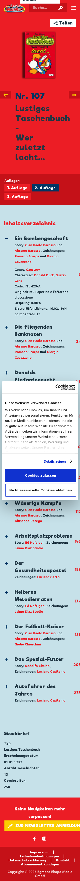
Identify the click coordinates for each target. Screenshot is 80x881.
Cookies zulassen (40, 475)
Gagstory (33, 269)
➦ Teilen (63, 23)
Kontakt (63, 860)
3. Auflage (17, 197)
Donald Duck (44, 275)
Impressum (39, 852)
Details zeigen (55, 461)
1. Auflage (17, 188)
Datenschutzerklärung (27, 860)
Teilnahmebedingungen (39, 856)
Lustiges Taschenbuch (14, 8)
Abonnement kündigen (40, 864)
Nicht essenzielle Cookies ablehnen (40, 490)
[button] (39, 250)
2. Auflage (45, 188)
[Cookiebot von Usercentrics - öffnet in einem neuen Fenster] (56, 387)
